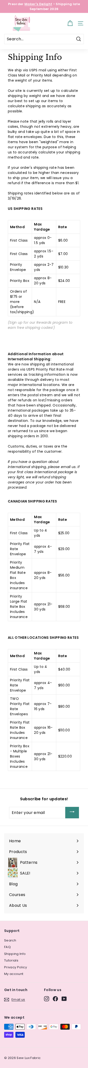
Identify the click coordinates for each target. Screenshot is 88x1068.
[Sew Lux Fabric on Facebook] (55, 998)
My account (13, 974)
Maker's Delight (38, 4)
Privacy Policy (15, 967)
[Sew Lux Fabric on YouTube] (64, 998)
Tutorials (11, 960)
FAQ (7, 947)
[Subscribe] (72, 812)
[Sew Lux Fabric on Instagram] (46, 998)
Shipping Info (15, 953)
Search (10, 940)
